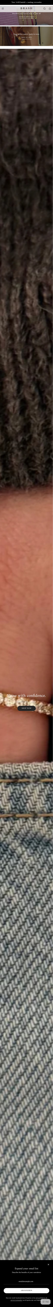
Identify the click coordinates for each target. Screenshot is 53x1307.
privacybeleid (40, 1298)
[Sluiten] (48, 1264)
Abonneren (26, 1290)
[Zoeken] (44, 8)
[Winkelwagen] (50, 8)
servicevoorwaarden (16, 1300)
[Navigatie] (2, 8)
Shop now (26, 708)
